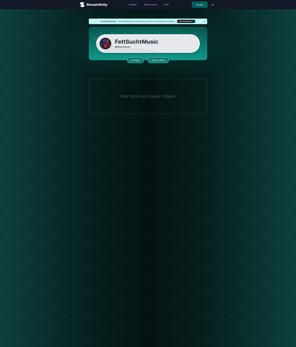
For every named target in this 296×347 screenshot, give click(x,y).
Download (132, 5)
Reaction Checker (150, 5)
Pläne (167, 5)
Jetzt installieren (186, 21)
